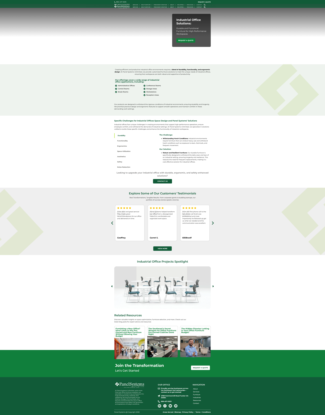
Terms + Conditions (203, 412)
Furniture (196, 395)
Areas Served (168, 412)
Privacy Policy (187, 412)
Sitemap (177, 412)
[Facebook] (159, 406)
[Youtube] (170, 406)
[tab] (136, 135)
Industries (180, 7)
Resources (190, 7)
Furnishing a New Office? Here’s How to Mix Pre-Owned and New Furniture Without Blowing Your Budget (129, 332)
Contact (199, 7)
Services (135, 7)
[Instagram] (165, 406)
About (172, 7)
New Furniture (145, 7)
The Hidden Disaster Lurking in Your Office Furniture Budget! (195, 331)
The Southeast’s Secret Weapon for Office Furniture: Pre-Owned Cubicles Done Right (162, 331)
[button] (204, 7)
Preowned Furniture (160, 7)
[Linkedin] (175, 406)
